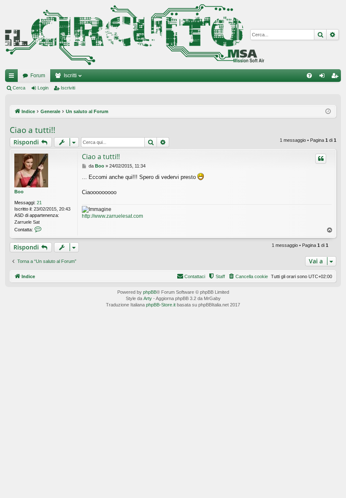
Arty (147, 298)
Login (43, 87)
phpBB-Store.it (161, 304)
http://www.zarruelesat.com (112, 216)
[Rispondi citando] (320, 159)
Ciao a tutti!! (32, 129)
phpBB (150, 292)
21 (39, 202)
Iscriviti (68, 87)
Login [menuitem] (323, 77)
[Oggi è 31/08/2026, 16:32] (328, 111)
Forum (37, 75)
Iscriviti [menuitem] (336, 77)
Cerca (19, 87)
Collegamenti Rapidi (13, 77)
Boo (19, 191)
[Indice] (134, 34)
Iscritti (70, 75)
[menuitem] (309, 75)
